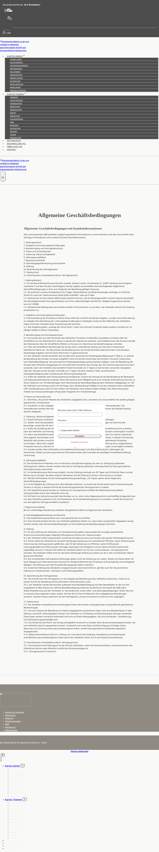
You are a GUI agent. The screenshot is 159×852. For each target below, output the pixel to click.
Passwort (62, 420)
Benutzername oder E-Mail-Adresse (75, 410)
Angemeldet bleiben (70, 430)
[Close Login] (2, 755)
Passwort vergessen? (79, 442)
